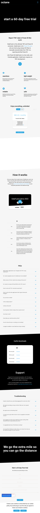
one (11, 226)
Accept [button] (16, 510)
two (11, 232)
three (11, 238)
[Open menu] (37, 2)
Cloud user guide (11, 358)
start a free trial (20, 132)
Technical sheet (11, 361)
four (11, 244)
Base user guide (11, 351)
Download (18, 351)
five (11, 251)
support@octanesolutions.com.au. (25, 384)
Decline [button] (23, 510)
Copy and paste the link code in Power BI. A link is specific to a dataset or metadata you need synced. (24, 238)
